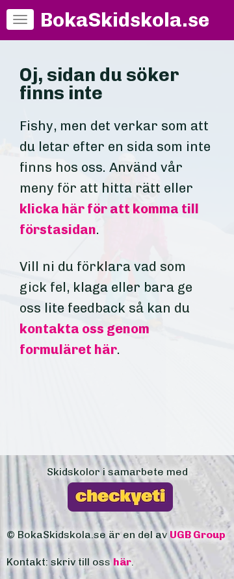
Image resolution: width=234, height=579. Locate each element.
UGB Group (198, 534)
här (122, 562)
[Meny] (20, 19)
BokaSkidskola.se (124, 20)
